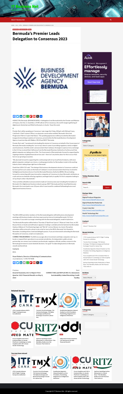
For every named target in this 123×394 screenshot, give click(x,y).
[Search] (111, 19)
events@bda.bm (38, 234)
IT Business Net (24, 6)
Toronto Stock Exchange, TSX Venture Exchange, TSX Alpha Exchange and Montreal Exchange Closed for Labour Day (45, 313)
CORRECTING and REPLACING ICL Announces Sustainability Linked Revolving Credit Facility (62, 274)
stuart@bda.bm (18, 259)
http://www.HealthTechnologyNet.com (95, 216)
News (29, 29)
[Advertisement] (78, 8)
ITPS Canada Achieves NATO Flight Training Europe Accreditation (21, 312)
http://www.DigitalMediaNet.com (93, 205)
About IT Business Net (18, 20)
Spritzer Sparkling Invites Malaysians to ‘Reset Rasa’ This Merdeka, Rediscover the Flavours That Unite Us (45, 341)
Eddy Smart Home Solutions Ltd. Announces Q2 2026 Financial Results (68, 340)
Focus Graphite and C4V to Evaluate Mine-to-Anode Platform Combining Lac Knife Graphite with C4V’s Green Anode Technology (22, 342)
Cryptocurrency (23, 29)
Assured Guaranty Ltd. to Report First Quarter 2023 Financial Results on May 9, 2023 (28, 274)
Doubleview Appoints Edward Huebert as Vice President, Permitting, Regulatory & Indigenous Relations (69, 312)
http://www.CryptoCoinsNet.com (93, 210)
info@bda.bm (69, 219)
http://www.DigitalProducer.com (93, 200)
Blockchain (15, 29)
